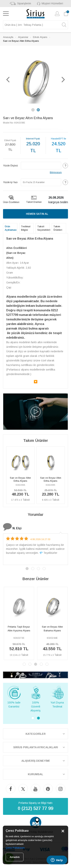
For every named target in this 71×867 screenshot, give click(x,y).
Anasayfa (8, 37)
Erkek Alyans (40, 37)
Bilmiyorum (56, 172)
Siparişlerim (24, 3)
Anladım (15, 857)
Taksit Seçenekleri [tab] (43, 228)
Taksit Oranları (34, 202)
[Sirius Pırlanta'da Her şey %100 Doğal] (35, 674)
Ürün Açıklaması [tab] (10, 228)
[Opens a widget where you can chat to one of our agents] (56, 860)
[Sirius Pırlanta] (35, 13)
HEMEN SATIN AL (37, 213)
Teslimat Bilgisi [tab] (25, 228)
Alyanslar (23, 37)
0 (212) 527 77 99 (35, 808)
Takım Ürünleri (57, 228)
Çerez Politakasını (15, 848)
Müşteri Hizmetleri (52, 3)
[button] (7, 79)
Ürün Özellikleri (11, 202)
